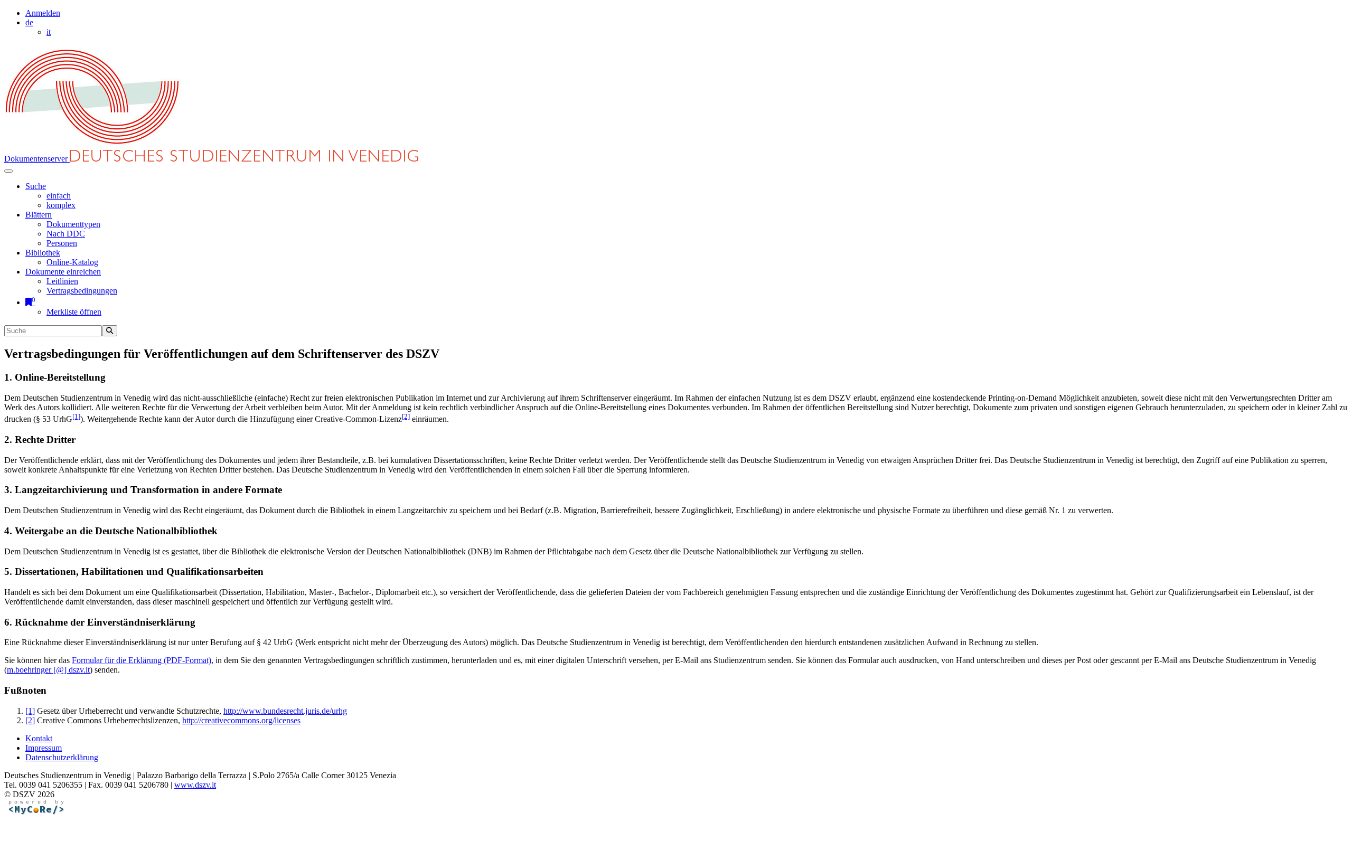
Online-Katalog (72, 262)
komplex (61, 205)
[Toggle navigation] (8, 171)
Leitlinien (62, 281)
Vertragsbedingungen (81, 290)
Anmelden (42, 12)
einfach (58, 195)
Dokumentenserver (37, 158)
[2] (406, 416)
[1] (76, 416)
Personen (61, 243)
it (48, 31)
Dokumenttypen (73, 224)
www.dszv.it (195, 784)
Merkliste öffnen (73, 311)
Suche (35, 186)
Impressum (43, 747)
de (29, 22)
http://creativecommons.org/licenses (241, 720)
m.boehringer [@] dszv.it (48, 669)
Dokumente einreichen (63, 271)
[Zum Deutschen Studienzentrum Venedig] (93, 144)
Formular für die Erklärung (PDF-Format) (141, 660)
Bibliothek (42, 252)
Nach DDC (65, 233)
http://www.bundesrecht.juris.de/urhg (285, 710)
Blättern (38, 214)
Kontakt (38, 738)
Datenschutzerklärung (61, 757)
